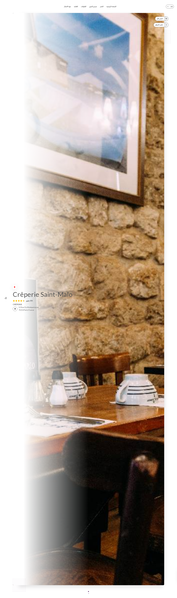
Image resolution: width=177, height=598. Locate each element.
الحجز (101, 6)
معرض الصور (93, 6)
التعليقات (83, 6)
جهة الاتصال (67, 6)
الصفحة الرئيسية (111, 6)
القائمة (76, 6)
